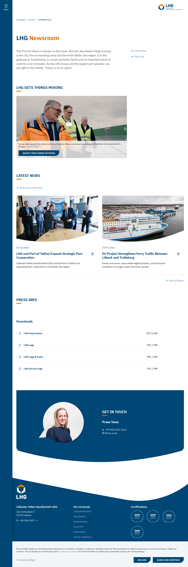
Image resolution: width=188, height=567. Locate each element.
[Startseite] (170, 7)
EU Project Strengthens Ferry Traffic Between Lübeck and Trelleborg (134, 255)
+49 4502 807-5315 (116, 429)
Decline (142, 560)
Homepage (20, 20)
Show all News (176, 280)
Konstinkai (79, 532)
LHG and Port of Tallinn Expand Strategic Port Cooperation (49, 255)
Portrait (32, 20)
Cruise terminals (83, 537)
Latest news (140, 50)
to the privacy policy (69, 551)
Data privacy (33, 147)
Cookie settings (27, 560)
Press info (139, 56)
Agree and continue (168, 560)
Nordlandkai (80, 521)
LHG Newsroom (44, 20)
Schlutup (79, 527)
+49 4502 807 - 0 (28, 520)
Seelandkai (79, 516)
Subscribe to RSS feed (30, 187)
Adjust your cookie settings (39, 153)
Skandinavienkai (82, 511)
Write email (111, 433)
